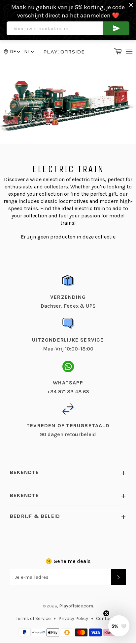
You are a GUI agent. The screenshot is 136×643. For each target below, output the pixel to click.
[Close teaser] (106, 613)
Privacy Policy (73, 618)
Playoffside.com (76, 606)
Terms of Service (33, 618)
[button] (28, 51)
